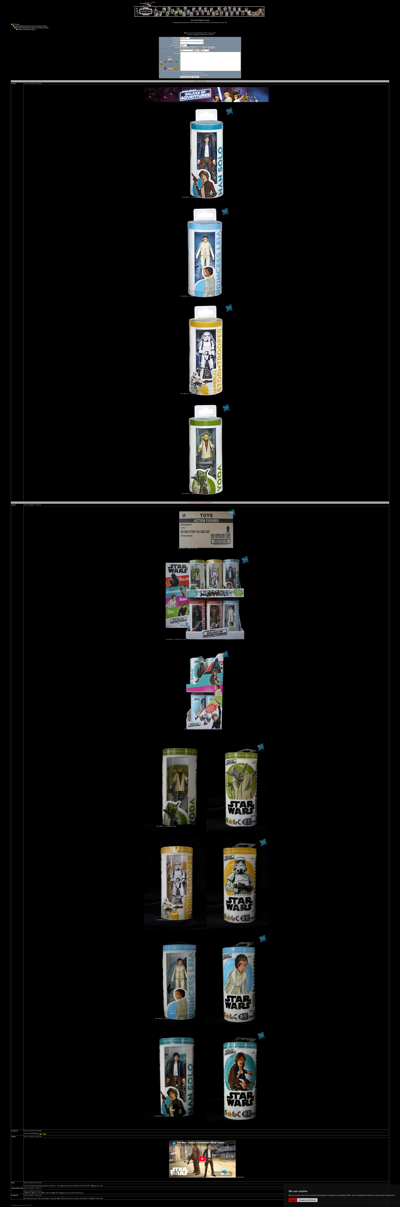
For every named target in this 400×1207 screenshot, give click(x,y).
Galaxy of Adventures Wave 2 (27, 29)
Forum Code (195, 72)
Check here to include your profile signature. (195, 75)
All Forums (16, 24)
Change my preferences (307, 1200)
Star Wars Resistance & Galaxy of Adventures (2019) (32, 27)
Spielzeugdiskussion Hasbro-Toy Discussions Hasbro (31, 26)
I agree (292, 1200)
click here (196, 34)
